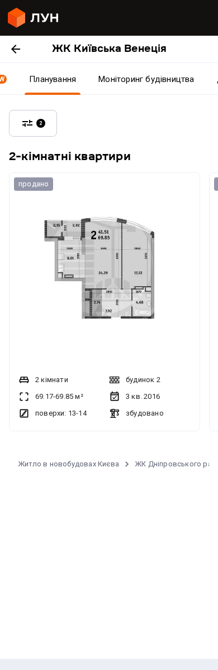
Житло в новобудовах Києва (68, 464)
